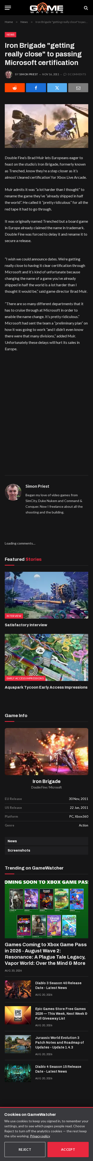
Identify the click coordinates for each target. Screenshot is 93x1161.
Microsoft (55, 787)
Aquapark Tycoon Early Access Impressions (46, 687)
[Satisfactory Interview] (46, 595)
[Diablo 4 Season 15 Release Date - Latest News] (18, 1073)
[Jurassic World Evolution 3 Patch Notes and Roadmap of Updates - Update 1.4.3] (18, 1044)
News (10, 34)
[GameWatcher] (46, 8)
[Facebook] (36, 87)
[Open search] (85, 7)
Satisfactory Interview (26, 625)
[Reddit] (15, 87)
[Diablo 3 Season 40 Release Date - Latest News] (18, 989)
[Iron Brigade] (46, 751)
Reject (25, 1149)
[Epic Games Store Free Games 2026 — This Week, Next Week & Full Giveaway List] (18, 1015)
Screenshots (19, 850)
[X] (57, 87)
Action (83, 825)
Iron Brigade (47, 781)
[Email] (78, 87)
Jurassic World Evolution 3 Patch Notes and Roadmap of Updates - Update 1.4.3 (59, 1042)
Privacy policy (40, 1136)
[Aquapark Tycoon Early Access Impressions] (46, 657)
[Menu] (8, 7)
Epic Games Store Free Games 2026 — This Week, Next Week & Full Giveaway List (61, 1013)
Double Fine (39, 787)
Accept (68, 1149)
